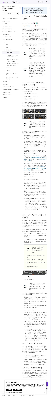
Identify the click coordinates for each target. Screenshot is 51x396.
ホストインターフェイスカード (12, 74)
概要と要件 (9, 52)
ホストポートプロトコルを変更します (12, 78)
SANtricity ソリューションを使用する (10, 89)
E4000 (6, 81)
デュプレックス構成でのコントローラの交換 (12, 60)
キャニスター (8, 68)
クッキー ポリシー (23, 395)
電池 (7, 47)
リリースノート (6, 21)
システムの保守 (6, 34)
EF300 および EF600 (8, 39)
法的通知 (5, 97)
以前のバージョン (7, 92)
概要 (7, 44)
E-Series (12, 6)
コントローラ (8, 50)
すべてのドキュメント (6, 6)
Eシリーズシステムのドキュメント (10, 18)
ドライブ (8, 70)
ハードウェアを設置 (7, 26)
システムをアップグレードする (9, 31)
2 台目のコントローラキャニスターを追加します (12, 56)
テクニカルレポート (7, 94)
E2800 (6, 42)
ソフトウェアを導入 (7, 29)
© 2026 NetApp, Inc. (4, 393)
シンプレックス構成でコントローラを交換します (12, 64)
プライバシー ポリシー (12, 395)
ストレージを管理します (8, 86)
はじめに (5, 23)
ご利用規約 (3, 395)
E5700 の (6, 84)
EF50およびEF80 (8, 36)
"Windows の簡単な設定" (32, 168)
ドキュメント (16, 2)
